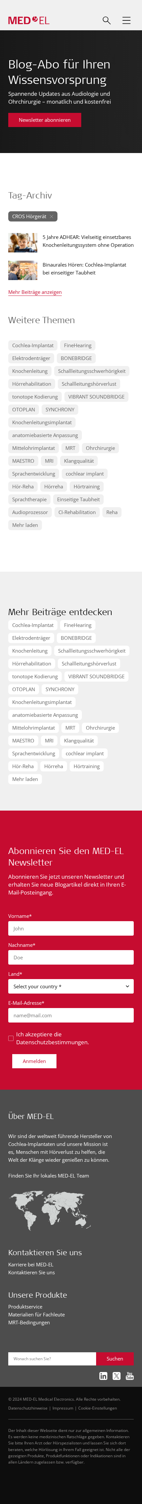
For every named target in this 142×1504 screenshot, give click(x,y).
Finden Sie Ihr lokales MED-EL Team (48, 1175)
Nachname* (21, 945)
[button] (126, 20)
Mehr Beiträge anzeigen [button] (35, 292)
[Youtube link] (130, 1376)
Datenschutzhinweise (28, 1408)
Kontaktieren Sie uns (31, 1272)
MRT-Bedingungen (29, 1322)
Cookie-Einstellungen (97, 1408)
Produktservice (25, 1306)
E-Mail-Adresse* (26, 1002)
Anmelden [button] (34, 1061)
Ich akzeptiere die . (52, 1038)
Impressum (63, 1408)
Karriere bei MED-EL (30, 1264)
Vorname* (20, 916)
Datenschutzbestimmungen (52, 1042)
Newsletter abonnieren (45, 120)
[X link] (117, 1376)
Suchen (115, 1358)
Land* (15, 974)
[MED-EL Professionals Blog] (29, 20)
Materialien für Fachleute (36, 1314)
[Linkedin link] (103, 1376)
